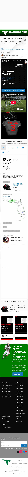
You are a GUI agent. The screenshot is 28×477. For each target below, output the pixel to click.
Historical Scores (20, 413)
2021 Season (19, 391)
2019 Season (19, 396)
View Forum (19, 421)
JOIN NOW (17, 374)
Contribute (18, 416)
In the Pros (4, 424)
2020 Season (19, 394)
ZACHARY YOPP (19, 324)
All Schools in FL (6, 394)
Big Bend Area (6, 196)
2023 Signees (5, 421)
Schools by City (6, 388)
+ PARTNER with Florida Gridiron (15, 466)
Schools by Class (6, 391)
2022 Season (19, 388)
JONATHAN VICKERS (6, 324)
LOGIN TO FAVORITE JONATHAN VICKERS (13, 90)
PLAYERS (2, 49)
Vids (3, 330)
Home (2, 48)
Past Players (5, 418)
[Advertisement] (14, 15)
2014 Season (19, 410)
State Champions (6, 396)
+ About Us (19, 460)
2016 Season (19, 405)
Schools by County (6, 385)
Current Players (6, 416)
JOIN (17, 418)
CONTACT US (15, 470)
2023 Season (19, 385)
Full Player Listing (6, 427)
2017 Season (19, 402)
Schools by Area (6, 383)
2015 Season (19, 407)
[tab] (3, 147)
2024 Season (19, 383)
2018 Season (19, 399)
